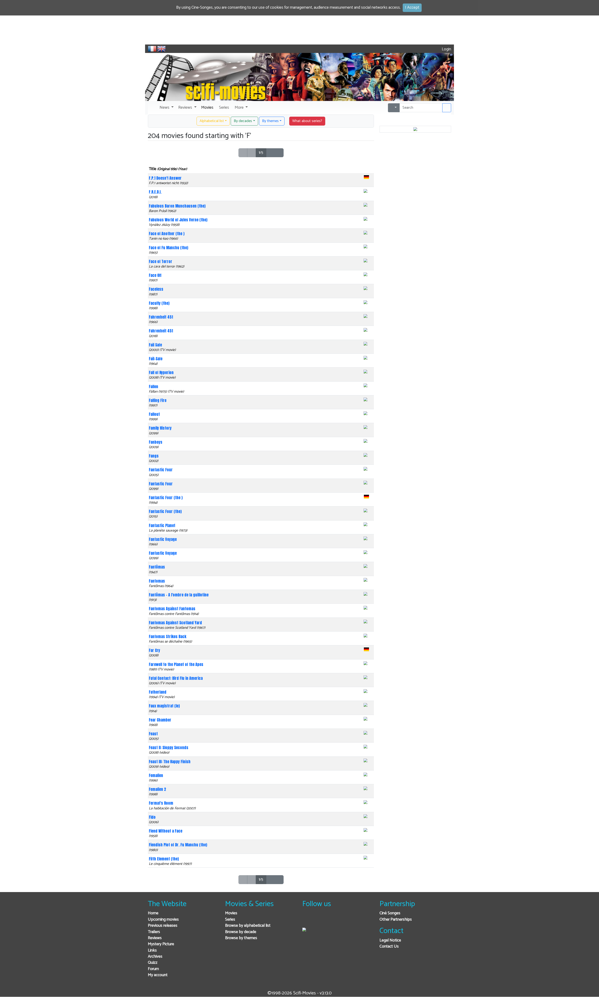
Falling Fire (157, 400)
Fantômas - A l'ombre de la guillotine (178, 595)
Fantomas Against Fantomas (172, 608)
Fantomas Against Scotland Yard (175, 622)
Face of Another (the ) (166, 233)
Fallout (154, 414)
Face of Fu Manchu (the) (168, 247)
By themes (270, 121)
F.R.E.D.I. (155, 192)
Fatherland (157, 692)
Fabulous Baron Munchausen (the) (177, 206)
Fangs (154, 456)
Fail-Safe (155, 358)
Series (230, 919)
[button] (166, 108)
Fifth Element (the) (164, 859)
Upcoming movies (163, 919)
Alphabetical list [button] (212, 121)
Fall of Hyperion (161, 372)
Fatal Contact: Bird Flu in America (176, 678)
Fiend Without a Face (165, 831)
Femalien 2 (157, 789)
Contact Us (389, 946)
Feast (153, 734)
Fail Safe (155, 345)
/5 (261, 152)
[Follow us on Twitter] (318, 919)
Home (153, 913)
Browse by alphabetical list (247, 925)
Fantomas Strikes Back (167, 636)
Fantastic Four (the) (165, 511)
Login (446, 49)
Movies (231, 913)
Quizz (152, 962)
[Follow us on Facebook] (307, 919)
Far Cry (154, 650)
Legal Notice (390, 940)
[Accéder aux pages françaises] (152, 49)
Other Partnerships (396, 919)
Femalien (156, 775)
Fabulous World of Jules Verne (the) (178, 220)
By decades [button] (243, 121)
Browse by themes (241, 938)
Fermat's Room (161, 803)
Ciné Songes (390, 913)
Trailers (154, 932)
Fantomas (157, 581)
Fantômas (157, 567)
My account (158, 975)
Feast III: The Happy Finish (169, 761)
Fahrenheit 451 (161, 317)
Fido (152, 817)
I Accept (412, 7)
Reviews (155, 938)
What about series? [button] (307, 121)
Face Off (155, 275)
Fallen (153, 386)
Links (152, 950)
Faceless (156, 289)
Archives (155, 956)
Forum (153, 969)
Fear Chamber (160, 720)
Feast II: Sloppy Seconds (168, 747)
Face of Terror (160, 261)
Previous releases (162, 925)
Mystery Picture (161, 944)
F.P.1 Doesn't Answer (165, 178)
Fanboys (155, 442)
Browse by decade (240, 932)
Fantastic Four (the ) (166, 497)
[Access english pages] (161, 49)
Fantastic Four (161, 469)
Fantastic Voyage (163, 539)
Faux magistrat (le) (164, 706)
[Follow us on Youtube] (330, 919)
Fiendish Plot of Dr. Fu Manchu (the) (178, 845)
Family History (160, 428)
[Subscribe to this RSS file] (341, 919)
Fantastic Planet (162, 525)
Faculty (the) (159, 303)
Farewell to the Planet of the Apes (176, 664)
